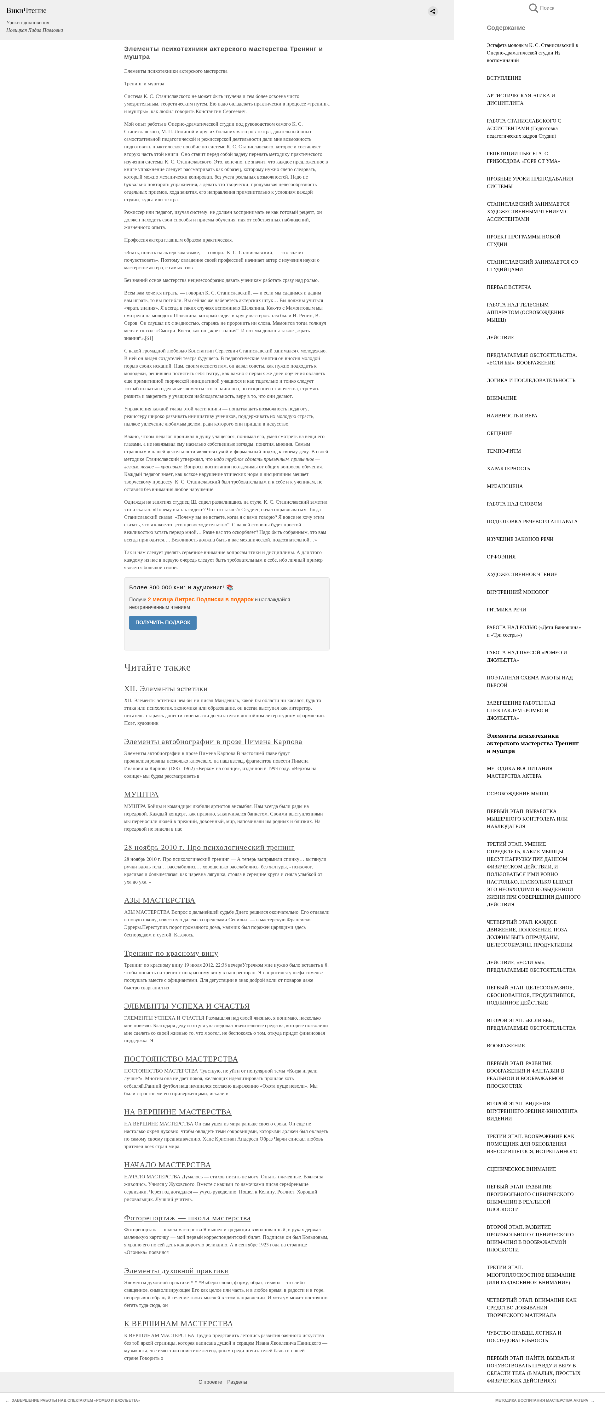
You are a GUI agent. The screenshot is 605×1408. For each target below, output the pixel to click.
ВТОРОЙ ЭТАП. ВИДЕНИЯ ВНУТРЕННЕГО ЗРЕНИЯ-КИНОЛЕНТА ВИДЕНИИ (532, 1111)
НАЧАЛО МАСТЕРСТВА (167, 1164)
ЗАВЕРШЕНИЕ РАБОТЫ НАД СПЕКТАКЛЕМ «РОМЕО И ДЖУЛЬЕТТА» (521, 710)
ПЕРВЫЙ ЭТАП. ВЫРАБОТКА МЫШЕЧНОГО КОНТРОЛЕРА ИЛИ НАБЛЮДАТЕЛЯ (527, 818)
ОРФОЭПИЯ (501, 556)
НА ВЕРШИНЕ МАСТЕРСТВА (178, 1112)
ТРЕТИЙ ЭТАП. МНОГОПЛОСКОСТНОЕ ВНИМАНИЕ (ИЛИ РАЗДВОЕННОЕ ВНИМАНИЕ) (531, 1274)
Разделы (237, 1382)
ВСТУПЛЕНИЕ (504, 77)
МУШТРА (141, 794)
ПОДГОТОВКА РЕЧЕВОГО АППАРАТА (532, 521)
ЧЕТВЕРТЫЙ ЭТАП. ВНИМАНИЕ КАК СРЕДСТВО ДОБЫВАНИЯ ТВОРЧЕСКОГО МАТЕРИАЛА (532, 1307)
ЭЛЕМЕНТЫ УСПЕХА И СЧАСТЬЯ (187, 1006)
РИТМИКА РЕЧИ (506, 609)
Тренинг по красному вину (171, 953)
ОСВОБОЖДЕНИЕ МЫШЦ (518, 793)
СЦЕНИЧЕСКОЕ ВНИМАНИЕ (521, 1168)
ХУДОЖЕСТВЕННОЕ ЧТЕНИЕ (522, 574)
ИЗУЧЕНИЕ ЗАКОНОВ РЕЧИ (520, 538)
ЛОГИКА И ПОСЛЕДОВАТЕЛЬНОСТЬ (531, 380)
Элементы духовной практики (176, 1270)
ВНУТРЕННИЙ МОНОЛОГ (518, 591)
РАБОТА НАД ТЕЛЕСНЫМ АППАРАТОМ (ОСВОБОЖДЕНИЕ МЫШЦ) (526, 312)
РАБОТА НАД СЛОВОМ (514, 503)
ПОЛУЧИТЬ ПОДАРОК (162, 622)
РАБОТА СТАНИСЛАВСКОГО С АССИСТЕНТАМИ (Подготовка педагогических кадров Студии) (524, 128)
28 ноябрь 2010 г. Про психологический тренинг (209, 847)
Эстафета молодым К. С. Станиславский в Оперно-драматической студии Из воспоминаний (532, 52)
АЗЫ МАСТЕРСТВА (159, 900)
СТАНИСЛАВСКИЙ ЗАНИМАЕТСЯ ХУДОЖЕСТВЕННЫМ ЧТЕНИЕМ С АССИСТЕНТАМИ (528, 211)
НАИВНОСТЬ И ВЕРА (512, 415)
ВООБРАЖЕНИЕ (506, 1045)
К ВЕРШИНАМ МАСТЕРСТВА (178, 1323)
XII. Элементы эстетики (166, 688)
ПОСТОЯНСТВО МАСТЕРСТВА (181, 1059)
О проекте (210, 1382)
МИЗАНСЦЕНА (505, 486)
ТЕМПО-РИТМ (504, 450)
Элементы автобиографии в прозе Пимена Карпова (213, 741)
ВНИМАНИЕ (502, 397)
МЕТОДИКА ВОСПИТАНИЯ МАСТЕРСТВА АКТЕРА (541, 1400)
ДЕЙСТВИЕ (500, 337)
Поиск (541, 8)
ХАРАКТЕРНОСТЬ (508, 468)
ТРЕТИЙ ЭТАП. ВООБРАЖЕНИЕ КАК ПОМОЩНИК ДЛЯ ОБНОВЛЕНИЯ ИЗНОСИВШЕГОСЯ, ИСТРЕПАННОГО (532, 1143)
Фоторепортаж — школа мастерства (187, 1217)
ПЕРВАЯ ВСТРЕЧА (509, 286)
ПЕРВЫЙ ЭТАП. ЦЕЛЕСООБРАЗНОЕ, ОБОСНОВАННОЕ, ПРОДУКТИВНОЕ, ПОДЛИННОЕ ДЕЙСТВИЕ (531, 995)
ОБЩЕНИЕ (499, 433)
